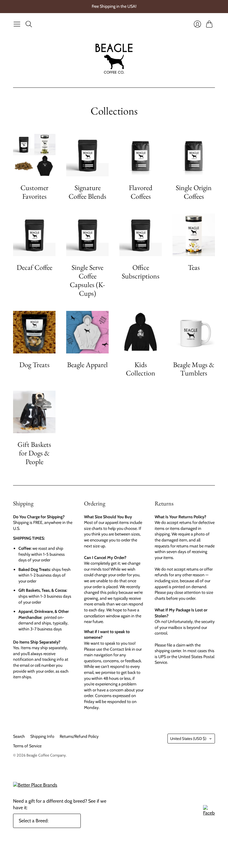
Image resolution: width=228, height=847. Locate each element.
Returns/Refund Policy (79, 736)
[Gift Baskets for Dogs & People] (34, 412)
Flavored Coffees (140, 192)
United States (188, 738)
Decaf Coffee (34, 267)
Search (19, 736)
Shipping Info (42, 736)
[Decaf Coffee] (34, 235)
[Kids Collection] (140, 332)
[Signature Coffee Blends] (87, 155)
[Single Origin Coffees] (193, 155)
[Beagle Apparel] (87, 332)
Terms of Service (27, 746)
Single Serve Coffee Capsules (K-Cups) (87, 280)
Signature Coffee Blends (87, 192)
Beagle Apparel (87, 364)
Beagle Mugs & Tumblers (193, 369)
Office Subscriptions (140, 272)
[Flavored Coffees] (140, 155)
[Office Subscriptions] (140, 235)
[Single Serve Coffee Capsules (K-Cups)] (87, 235)
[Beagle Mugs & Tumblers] (193, 332)
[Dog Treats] (34, 332)
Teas (194, 267)
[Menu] (17, 24)
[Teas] (193, 235)
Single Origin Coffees (194, 192)
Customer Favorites (34, 192)
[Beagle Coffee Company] (114, 58)
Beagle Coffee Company (46, 755)
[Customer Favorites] (34, 155)
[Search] (28, 24)
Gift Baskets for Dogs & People (34, 453)
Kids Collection (140, 369)
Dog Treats (34, 364)
